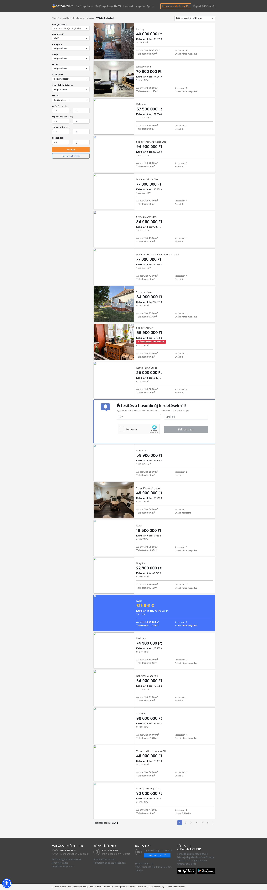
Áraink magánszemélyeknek (66, 859)
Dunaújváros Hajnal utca (149, 788)
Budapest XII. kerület (147, 179)
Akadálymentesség (156, 887)
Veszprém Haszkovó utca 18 (151, 751)
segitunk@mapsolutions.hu (158, 850)
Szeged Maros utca (146, 216)
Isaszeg (140, 29)
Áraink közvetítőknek (104, 859)
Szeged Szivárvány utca (148, 488)
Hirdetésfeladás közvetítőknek (109, 862)
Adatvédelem (107, 887)
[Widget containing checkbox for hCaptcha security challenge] (139, 429)
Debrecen (141, 104)
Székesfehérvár (144, 292)
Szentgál (140, 713)
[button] (7, 883)
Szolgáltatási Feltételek (92, 887)
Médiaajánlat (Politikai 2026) (137, 887)
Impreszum (77, 887)
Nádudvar (141, 638)
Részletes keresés (71, 155)
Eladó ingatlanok (84, 6)
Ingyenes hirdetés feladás (175, 6)
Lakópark (128, 6)
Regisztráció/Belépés (204, 6)
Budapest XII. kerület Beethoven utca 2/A (157, 254)
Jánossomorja (143, 66)
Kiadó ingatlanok (104, 6)
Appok (150, 6)
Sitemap (169, 887)
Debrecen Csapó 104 (147, 675)
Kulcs (139, 525)
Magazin (140, 6)
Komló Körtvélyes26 (146, 367)
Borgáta (140, 563)
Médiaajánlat (119, 887)
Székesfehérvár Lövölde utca (151, 141)
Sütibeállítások (179, 887)
